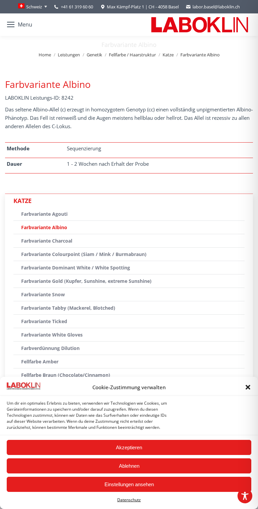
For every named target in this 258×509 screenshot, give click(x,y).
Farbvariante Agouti (44, 214)
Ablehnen (129, 466)
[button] (248, 387)
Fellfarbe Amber (39, 361)
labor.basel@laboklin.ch (216, 7)
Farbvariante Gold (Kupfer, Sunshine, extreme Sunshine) (86, 281)
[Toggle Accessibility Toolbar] (245, 496)
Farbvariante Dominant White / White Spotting (75, 267)
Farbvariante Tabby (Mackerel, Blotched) (68, 308)
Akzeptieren (129, 447)
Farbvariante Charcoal (46, 241)
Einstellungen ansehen (129, 484)
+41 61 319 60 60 (77, 7)
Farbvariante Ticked (44, 321)
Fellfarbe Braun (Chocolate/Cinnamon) (65, 375)
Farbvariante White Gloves (52, 335)
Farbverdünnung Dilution (50, 348)
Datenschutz (129, 500)
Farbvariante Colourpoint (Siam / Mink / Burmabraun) (83, 254)
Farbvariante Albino (44, 227)
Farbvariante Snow (43, 294)
